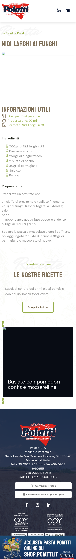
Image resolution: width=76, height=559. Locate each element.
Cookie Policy (36, 534)
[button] (3, 324)
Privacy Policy (19, 534)
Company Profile (45, 485)
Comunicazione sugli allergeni (45, 494)
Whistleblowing (54, 534)
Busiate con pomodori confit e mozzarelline (34, 384)
